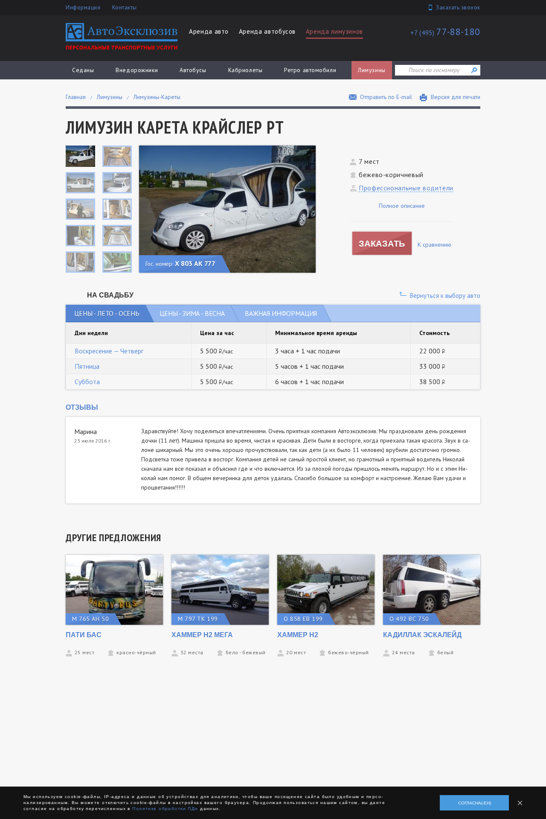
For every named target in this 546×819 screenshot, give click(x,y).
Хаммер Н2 (297, 634)
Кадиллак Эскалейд (422, 634)
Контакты (124, 7)
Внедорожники (137, 70)
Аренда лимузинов (334, 31)
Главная (76, 97)
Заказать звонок (458, 7)
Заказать (382, 243)
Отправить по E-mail (386, 97)
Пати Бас (84, 634)
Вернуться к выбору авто (445, 295)
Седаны (83, 70)
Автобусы (193, 70)
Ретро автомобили (310, 70)
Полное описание (402, 206)
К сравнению (434, 244)
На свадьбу (110, 295)
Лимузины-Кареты (157, 97)
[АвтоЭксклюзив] (122, 36)
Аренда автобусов (267, 31)
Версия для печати (455, 97)
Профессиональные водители (406, 188)
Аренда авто (209, 31)
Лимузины (371, 70)
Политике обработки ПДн (165, 808)
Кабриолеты (245, 70)
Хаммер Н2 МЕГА (202, 634)
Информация (83, 7)
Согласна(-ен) (474, 803)
